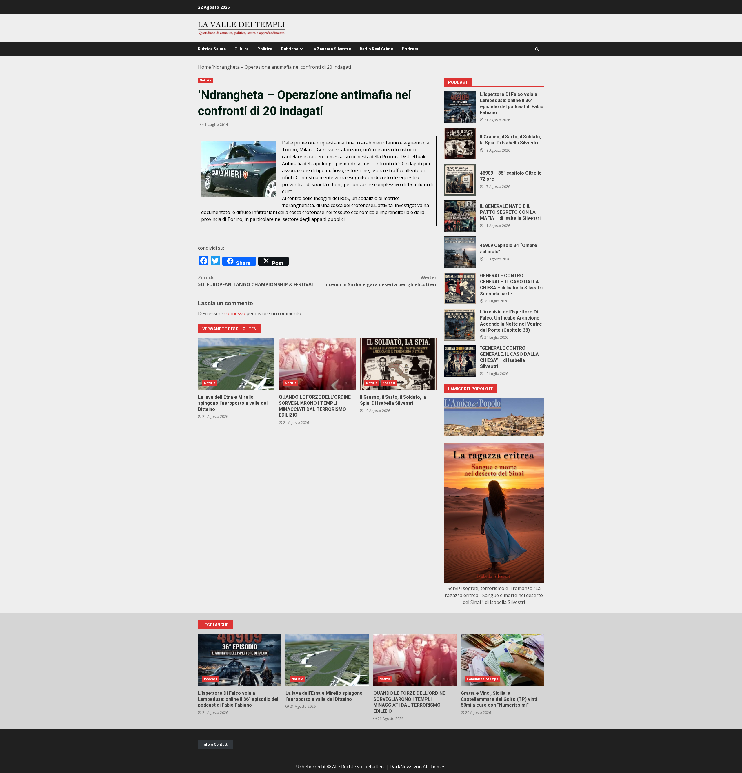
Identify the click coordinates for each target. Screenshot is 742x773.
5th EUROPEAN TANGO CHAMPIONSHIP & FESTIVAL (256, 281)
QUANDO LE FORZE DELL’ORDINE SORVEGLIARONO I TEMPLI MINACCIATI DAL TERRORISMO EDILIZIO (317, 364)
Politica (264, 49)
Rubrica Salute (212, 49)
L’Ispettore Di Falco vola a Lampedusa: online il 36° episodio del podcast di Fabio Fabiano (460, 107)
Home (204, 67)
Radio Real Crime (376, 49)
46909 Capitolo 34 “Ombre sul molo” (460, 252)
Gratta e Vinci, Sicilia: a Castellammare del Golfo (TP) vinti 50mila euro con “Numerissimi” (502, 660)
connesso (234, 313)
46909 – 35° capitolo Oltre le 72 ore (460, 180)
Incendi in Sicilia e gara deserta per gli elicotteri (380, 281)
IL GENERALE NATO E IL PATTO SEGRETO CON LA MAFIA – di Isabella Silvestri (460, 216)
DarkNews (401, 766)
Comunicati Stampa (483, 679)
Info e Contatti (216, 744)
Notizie (205, 80)
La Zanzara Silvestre (331, 49)
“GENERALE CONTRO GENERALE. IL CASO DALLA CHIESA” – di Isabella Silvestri (460, 361)
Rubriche (289, 49)
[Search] (537, 49)
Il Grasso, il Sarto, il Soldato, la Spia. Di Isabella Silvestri (398, 364)
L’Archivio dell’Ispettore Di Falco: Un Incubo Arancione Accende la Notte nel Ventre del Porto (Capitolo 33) (460, 325)
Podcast (410, 49)
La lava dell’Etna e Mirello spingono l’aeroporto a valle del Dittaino (236, 364)
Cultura (241, 49)
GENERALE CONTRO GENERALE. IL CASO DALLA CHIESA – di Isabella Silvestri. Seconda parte (460, 288)
